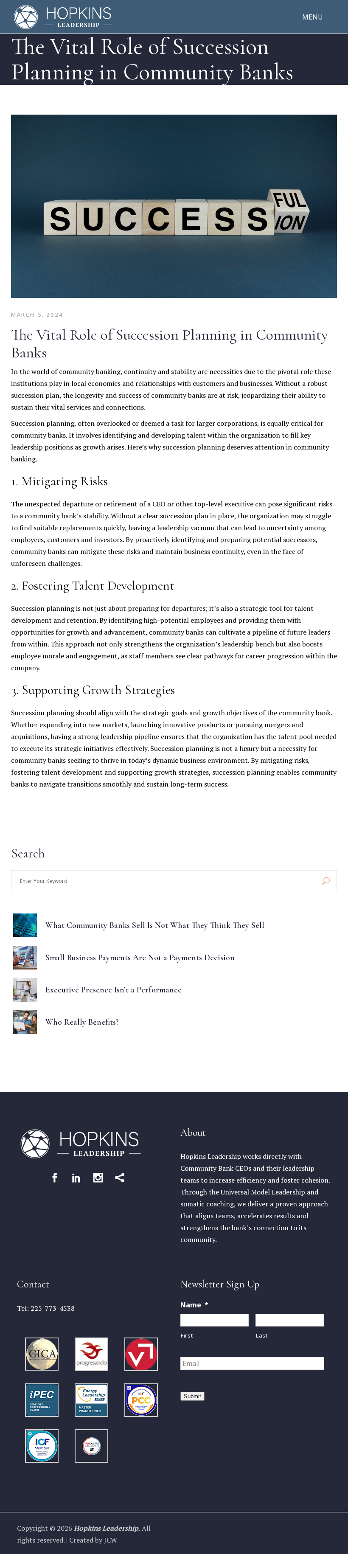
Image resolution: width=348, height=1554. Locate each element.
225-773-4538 (53, 1308)
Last (262, 1335)
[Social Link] (54, 1177)
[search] (326, 881)
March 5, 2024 (37, 314)
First (187, 1335)
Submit (192, 1396)
